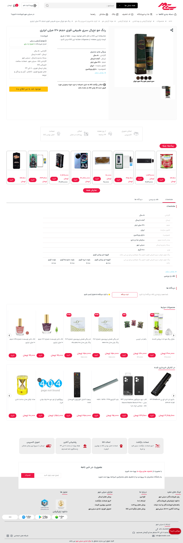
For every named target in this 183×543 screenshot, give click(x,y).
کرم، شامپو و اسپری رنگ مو (86, 21)
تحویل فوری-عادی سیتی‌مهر (99, 508)
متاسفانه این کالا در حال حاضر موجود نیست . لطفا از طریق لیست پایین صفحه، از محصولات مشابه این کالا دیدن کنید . (83, 38)
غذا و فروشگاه (143, 14)
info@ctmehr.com (163, 535)
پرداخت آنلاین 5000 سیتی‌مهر (168, 508)
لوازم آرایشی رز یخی (37, 41)
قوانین (142, 496)
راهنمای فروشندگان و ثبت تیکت (167, 504)
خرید (161, 179)
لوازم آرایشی (123, 21)
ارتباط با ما (141, 500)
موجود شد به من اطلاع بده (28, 89)
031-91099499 (164, 529)
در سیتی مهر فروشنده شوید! (22, 14)
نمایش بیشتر (99, 73)
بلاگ (113, 14)
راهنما (93, 14)
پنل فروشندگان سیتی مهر (169, 496)
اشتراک (28, 475)
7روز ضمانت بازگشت (103, 500)
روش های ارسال (104, 496)
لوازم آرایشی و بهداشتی (142, 21)
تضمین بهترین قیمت (103, 504)
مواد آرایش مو (107, 21)
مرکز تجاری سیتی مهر (83, 541)
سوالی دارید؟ (175, 531)
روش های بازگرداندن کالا (135, 508)
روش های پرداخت (138, 504)
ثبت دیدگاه (124, 294)
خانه (170, 21)
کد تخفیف (126, 14)
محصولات (160, 21)
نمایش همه (91, 190)
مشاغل (102, 14)
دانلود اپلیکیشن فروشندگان (168, 500)
